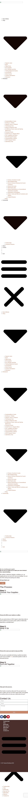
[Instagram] (5, 716)
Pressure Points (9, 132)
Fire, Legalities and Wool (11, 135)
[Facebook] (1, 716)
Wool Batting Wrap (12, 181)
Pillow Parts (8, 66)
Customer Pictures (9, 244)
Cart (4, 253)
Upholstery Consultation (14, 192)
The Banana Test (9, 125)
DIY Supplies (8, 67)
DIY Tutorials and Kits (10, 69)
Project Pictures (12, 197)
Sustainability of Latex (10, 121)
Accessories (8, 72)
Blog (6, 198)
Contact (4, 247)
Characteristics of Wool (11, 138)
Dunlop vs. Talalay (9, 122)
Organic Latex (8, 63)
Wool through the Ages (11, 136)
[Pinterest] (8, 716)
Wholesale (5, 724)
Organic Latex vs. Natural (11, 124)
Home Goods (8, 74)
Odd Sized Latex (12, 187)
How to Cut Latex (12, 186)
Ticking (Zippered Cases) (11, 70)
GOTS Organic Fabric (10, 139)
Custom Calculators (10, 75)
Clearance (7, 77)
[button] (14, 283)
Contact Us (6, 730)
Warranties (6, 727)
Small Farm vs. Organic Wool (12, 133)
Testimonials (8, 242)
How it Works (6, 18)
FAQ (11, 656)
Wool (6, 64)
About (4, 245)
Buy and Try (6, 726)
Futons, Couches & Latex (14, 179)
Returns (5, 729)
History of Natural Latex (11, 127)
